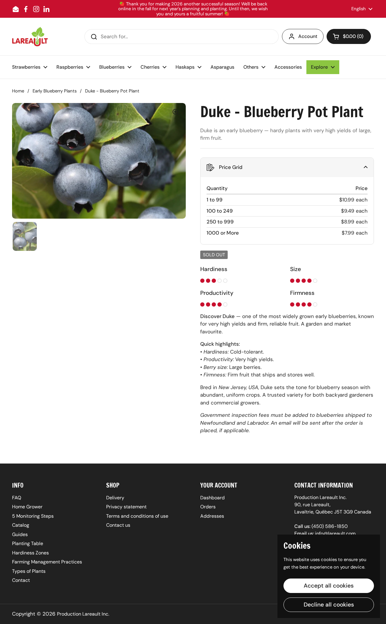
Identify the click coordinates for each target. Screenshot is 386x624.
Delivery (115, 498)
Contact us (118, 525)
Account (307, 36)
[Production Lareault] (30, 36)
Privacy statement (126, 507)
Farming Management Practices (47, 562)
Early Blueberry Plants (55, 91)
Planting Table (27, 543)
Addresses (212, 516)
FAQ (16, 498)
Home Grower (27, 507)
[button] (349, 36)
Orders (208, 507)
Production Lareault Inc (82, 614)
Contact (21, 580)
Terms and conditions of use (137, 516)
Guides (20, 534)
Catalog (20, 525)
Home (18, 91)
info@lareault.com (335, 533)
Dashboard (212, 498)
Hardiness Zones (30, 553)
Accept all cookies (329, 585)
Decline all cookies (329, 604)
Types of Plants (29, 571)
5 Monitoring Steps (33, 516)
